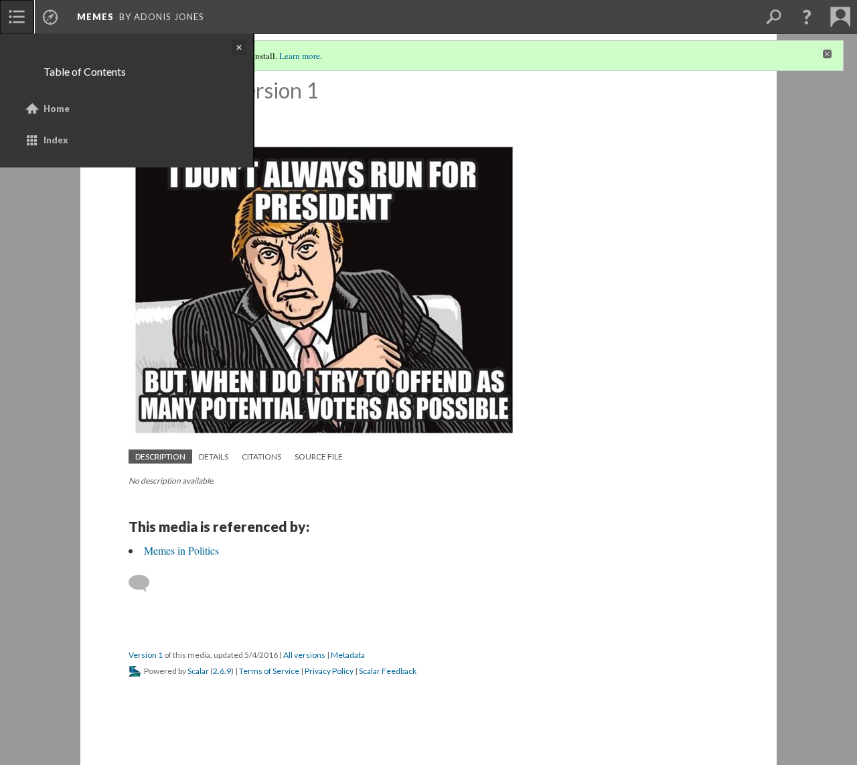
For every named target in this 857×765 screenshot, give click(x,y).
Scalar (198, 671)
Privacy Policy (329, 671)
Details (213, 456)
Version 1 (146, 655)
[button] (807, 16)
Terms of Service (269, 671)
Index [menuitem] (56, 140)
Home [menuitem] (57, 108)
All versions (304, 655)
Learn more (299, 56)
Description (160, 456)
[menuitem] (16, 16)
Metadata (348, 655)
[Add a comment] (145, 583)
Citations (261, 456)
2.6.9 (222, 671)
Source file (319, 456)
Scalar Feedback (387, 671)
